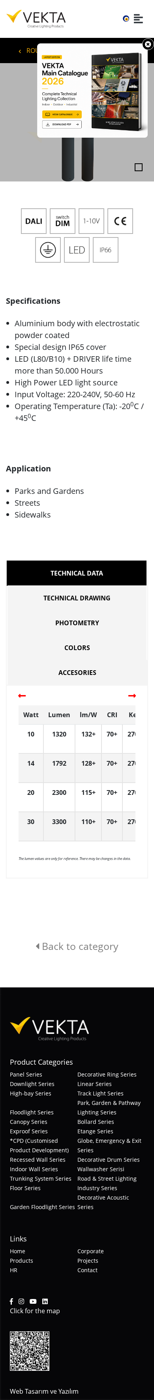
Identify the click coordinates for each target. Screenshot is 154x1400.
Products (21, 1260)
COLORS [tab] (77, 647)
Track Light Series (100, 1093)
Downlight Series (32, 1084)
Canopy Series (28, 1121)
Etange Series (95, 1131)
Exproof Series (29, 1131)
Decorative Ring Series (107, 1074)
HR (13, 1270)
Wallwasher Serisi (100, 1169)
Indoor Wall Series (34, 1169)
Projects (87, 1260)
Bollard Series (95, 1121)
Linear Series (94, 1084)
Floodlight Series (32, 1112)
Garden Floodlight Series (42, 1207)
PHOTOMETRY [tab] (77, 623)
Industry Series (97, 1188)
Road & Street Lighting (107, 1178)
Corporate (90, 1251)
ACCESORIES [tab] (77, 672)
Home (17, 1251)
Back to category (78, 946)
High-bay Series (30, 1093)
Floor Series (25, 1188)
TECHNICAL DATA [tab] (77, 573)
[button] (11, 122)
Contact (87, 1270)
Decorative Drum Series (108, 1159)
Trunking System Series (40, 1178)
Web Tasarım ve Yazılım (44, 1391)
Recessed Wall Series (38, 1159)
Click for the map (35, 1311)
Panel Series (26, 1074)
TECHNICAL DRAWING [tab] (77, 598)
